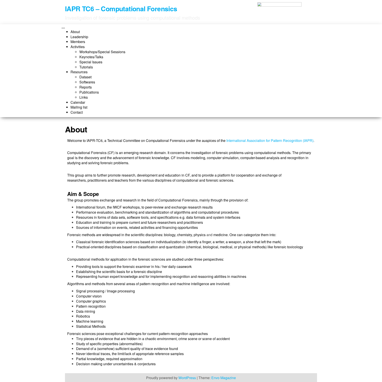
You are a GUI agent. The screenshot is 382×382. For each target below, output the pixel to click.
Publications (89, 92)
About (75, 31)
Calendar (78, 102)
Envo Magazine (223, 377)
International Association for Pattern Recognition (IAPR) (269, 140)
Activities (78, 46)
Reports (85, 87)
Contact (77, 112)
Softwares (87, 82)
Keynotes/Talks (91, 56)
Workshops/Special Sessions (102, 51)
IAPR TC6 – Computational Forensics (121, 8)
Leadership (79, 36)
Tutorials (86, 67)
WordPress (187, 377)
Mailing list (79, 107)
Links (83, 97)
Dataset (85, 76)
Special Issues (90, 61)
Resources (79, 71)
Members (78, 41)
